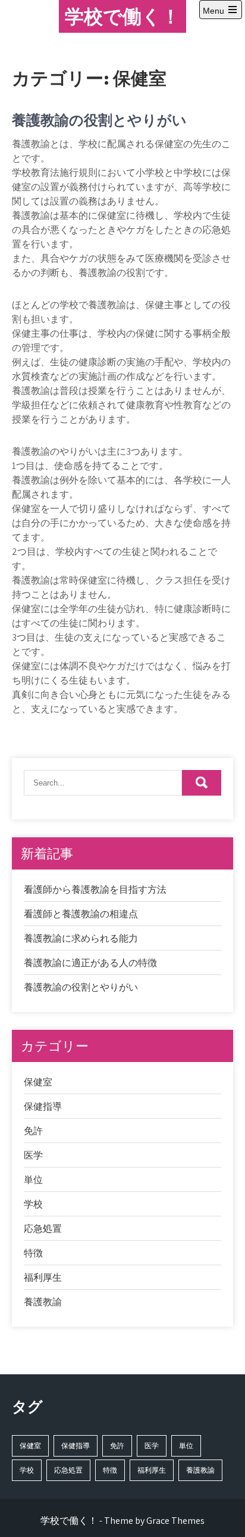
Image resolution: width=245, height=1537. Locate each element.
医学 (33, 1155)
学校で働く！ (122, 16)
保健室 (38, 1082)
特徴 (33, 1253)
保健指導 (43, 1106)
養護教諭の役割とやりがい (99, 119)
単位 (33, 1179)
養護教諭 (43, 1302)
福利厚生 (43, 1277)
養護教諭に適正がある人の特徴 (90, 963)
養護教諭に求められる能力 (81, 938)
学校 (33, 1204)
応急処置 (43, 1228)
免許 (33, 1131)
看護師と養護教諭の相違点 (81, 914)
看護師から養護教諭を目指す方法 (95, 889)
